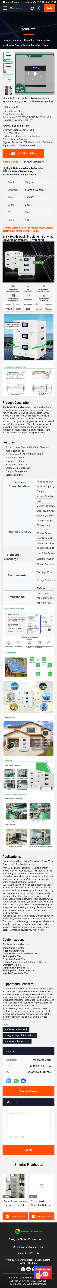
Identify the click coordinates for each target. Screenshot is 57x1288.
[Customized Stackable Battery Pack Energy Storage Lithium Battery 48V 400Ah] (15, 1186)
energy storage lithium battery (20, 1035)
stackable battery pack (16, 1029)
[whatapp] (16, 1081)
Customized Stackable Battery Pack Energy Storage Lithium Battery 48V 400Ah (14, 1203)
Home (5, 40)
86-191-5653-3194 (46, 2)
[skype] (9, 1081)
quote (49, 8)
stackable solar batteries (17, 1041)
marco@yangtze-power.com (20, 2)
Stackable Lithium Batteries (38, 40)
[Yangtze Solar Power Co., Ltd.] (15, 8)
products (16, 40)
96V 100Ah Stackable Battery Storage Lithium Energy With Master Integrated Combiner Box (41, 1203)
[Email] (23, 1081)
